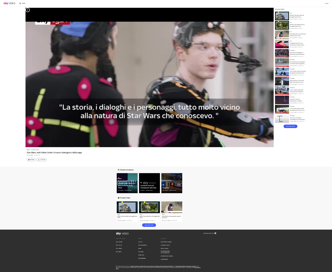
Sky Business (142, 245)
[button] (31, 159)
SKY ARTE (118, 251)
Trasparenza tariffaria (180, 266)
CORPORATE (164, 259)
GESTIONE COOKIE (166, 242)
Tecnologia (35, 149)
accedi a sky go (209, 233)
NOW (139, 248)
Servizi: (140, 238)
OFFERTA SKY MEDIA (167, 256)
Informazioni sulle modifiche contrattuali (163, 266)
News (28, 149)
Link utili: (163, 238)
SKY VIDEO (119, 248)
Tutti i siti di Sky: (121, 238)
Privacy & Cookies (149, 266)
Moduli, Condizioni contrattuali (138, 266)
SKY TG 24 (119, 245)
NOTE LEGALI (164, 248)
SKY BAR (140, 251)
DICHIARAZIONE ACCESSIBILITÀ (165, 252)
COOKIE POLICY (165, 245)
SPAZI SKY (141, 255)
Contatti (194, 266)
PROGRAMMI (142, 258)
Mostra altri (290, 126)
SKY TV (140, 242)
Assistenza (188, 266)
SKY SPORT (119, 242)
